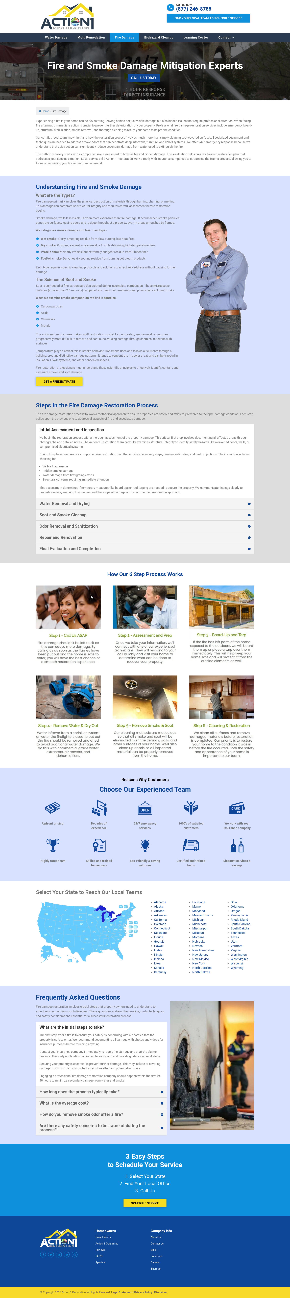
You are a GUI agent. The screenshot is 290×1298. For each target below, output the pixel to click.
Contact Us (157, 1243)
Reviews (100, 1250)
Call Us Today (143, 78)
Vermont (236, 946)
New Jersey (200, 955)
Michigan (198, 920)
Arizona (159, 911)
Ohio (234, 902)
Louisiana (198, 902)
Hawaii (158, 946)
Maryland (198, 911)
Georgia (159, 941)
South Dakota (240, 928)
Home (45, 111)
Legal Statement (121, 1292)
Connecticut (162, 928)
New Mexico (200, 959)
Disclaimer (161, 1292)
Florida (158, 937)
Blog (153, 1250)
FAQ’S (99, 1256)
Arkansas (160, 915)
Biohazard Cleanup (158, 37)
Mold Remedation (91, 37)
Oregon (235, 911)
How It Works (103, 1237)
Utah (234, 941)
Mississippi (199, 928)
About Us (156, 1237)
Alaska (158, 906)
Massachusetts (202, 915)
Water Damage (56, 37)
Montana (198, 937)
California (160, 920)
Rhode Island (239, 920)
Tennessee (238, 933)
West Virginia (239, 959)
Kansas (159, 968)
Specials (100, 1262)
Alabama (160, 902)
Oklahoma (237, 906)
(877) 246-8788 (193, 9)
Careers (155, 1262)
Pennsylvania (240, 915)
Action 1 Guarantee (106, 1243)
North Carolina (202, 968)
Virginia (236, 950)
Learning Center (195, 37)
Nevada (197, 946)
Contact (224, 37)
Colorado (160, 924)
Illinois (158, 955)
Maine (196, 906)
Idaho (158, 950)
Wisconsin (237, 963)
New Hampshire (203, 950)
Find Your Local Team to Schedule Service (208, 18)
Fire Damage (124, 37)
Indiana (159, 959)
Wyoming (237, 968)
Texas (235, 937)
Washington (239, 955)
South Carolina (240, 924)
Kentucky (160, 972)
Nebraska (198, 941)
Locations (156, 1256)
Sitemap (156, 1268)
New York (198, 963)
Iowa (157, 963)
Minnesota (199, 924)
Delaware (160, 933)
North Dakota (201, 972)
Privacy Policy (143, 1292)
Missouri (198, 933)
